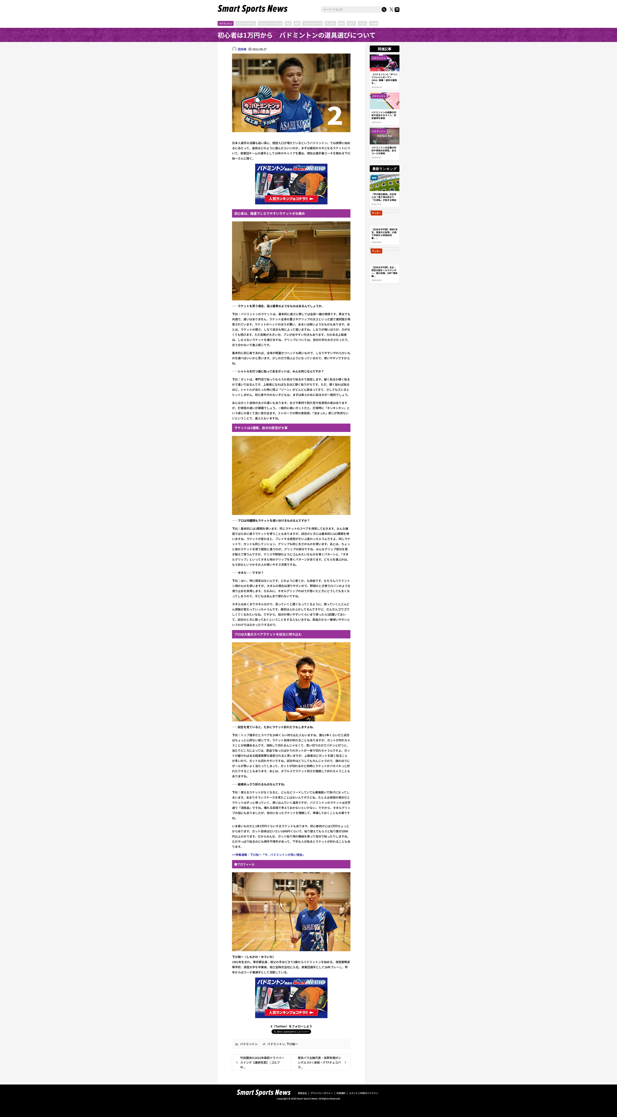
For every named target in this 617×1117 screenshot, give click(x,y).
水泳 (288, 23)
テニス (362, 23)
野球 (341, 23)
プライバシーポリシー (321, 1093)
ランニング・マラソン (270, 23)
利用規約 (340, 1093)
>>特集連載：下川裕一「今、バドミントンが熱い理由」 (268, 854)
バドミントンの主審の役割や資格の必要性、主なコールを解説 (383, 150)
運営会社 (302, 1093)
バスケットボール (246, 23)
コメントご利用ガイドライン (363, 1093)
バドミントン (225, 23)
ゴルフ (351, 23)
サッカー (330, 23)
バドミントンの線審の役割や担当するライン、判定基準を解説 (383, 115)
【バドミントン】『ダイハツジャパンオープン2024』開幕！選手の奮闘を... (384, 79)
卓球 (297, 23)
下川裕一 (292, 1044)
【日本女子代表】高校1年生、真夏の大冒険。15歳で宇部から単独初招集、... (384, 234)
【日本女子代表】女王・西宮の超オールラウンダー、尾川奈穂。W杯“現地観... (384, 272)
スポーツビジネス (313, 23)
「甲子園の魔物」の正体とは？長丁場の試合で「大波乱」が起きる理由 (383, 196)
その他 (373, 23)
